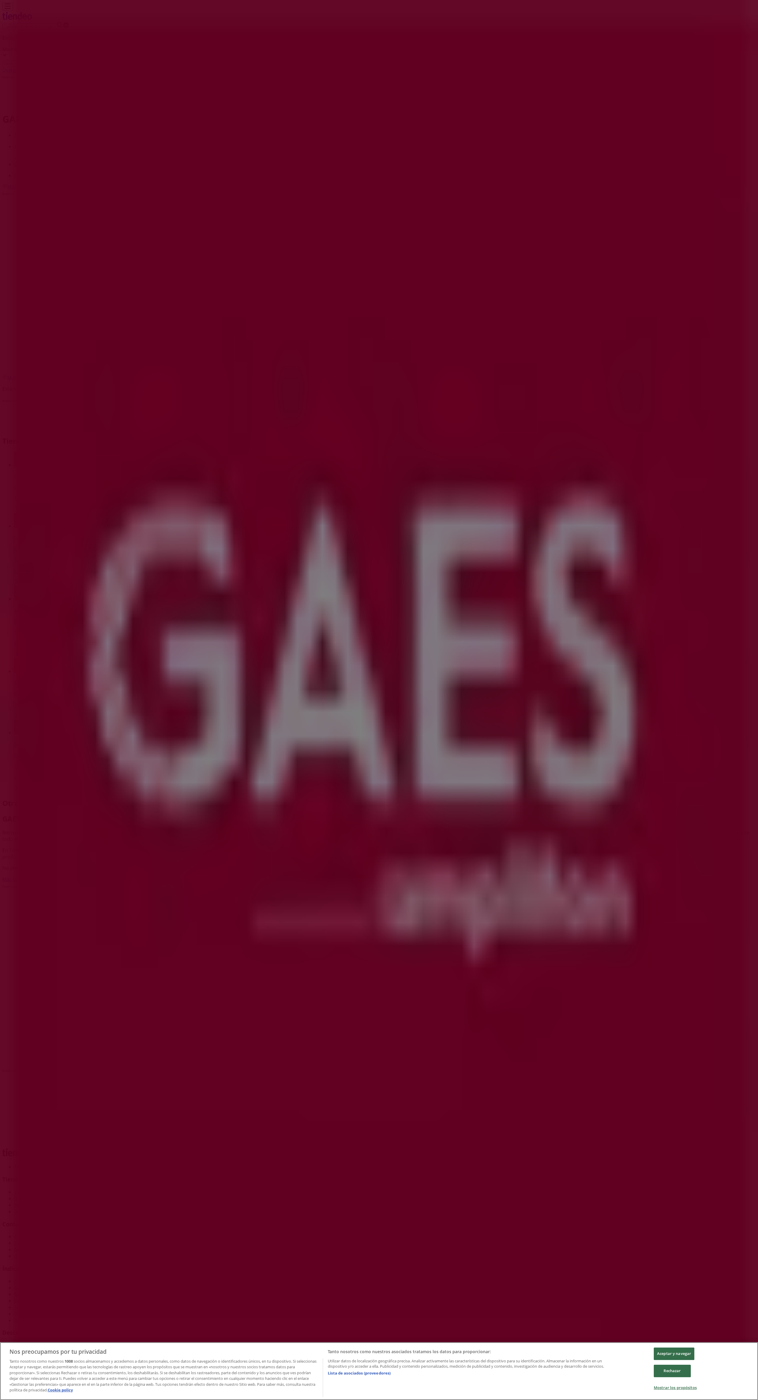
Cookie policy (60, 1390)
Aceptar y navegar (674, 1353)
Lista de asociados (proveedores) (359, 1373)
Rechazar (672, 1370)
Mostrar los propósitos (675, 1387)
